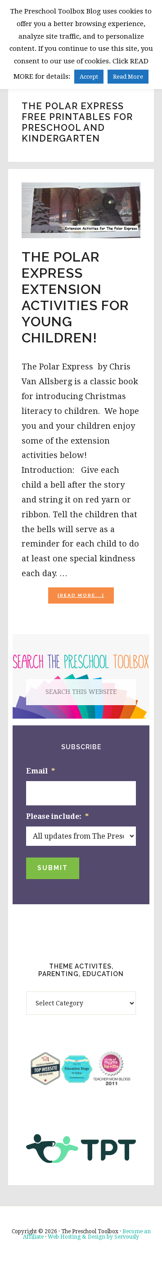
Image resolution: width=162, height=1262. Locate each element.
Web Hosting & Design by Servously (93, 1237)
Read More (128, 76)
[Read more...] (86, 598)
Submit (52, 867)
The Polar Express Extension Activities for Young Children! (75, 297)
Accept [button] (89, 76)
